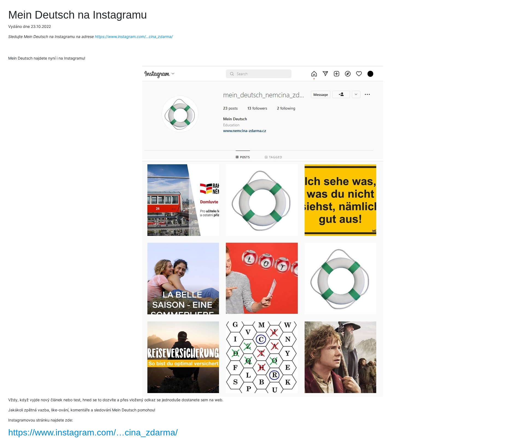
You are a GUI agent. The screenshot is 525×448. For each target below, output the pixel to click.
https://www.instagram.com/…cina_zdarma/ (134, 36)
